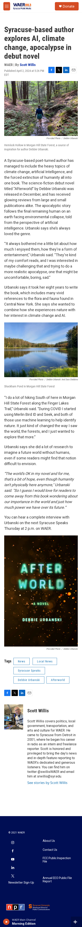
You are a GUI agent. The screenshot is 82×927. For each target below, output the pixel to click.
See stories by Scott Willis (47, 782)
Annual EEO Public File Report (57, 879)
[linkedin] (12, 868)
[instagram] (12, 843)
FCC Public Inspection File (57, 860)
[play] (6, 922)
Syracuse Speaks (29, 670)
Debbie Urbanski (29, 680)
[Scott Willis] (13, 716)
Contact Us (50, 849)
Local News (45, 661)
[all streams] (76, 922)
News (21, 661)
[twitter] (12, 876)
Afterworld (58, 680)
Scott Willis (28, 65)
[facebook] (12, 851)
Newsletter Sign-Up (21, 882)
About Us (49, 840)
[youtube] (12, 859)
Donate (68, 6)
